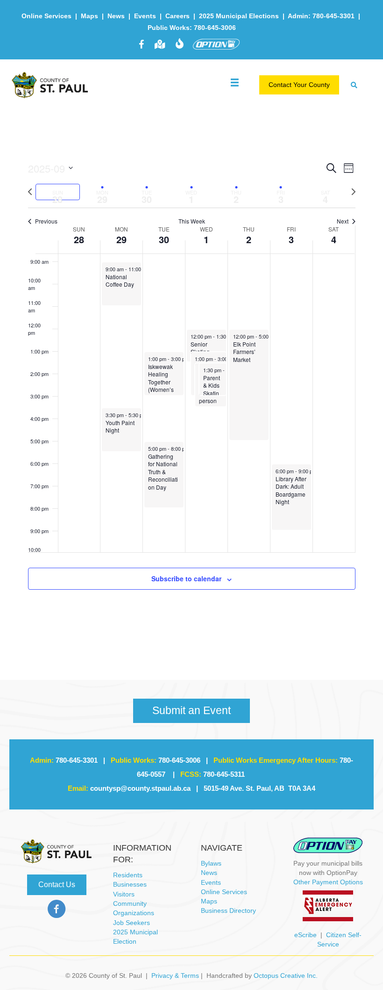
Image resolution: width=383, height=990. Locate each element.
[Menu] (234, 80)
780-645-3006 (179, 760)
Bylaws (211, 863)
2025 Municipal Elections (239, 16)
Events (145, 16)
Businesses (130, 884)
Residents (127, 875)
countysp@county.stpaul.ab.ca (140, 788)
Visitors (124, 894)
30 (164, 239)
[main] (191, 386)
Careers (177, 16)
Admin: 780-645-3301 (321, 16)
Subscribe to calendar (186, 579)
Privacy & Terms (175, 975)
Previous (46, 221)
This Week (191, 221)
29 (121, 239)
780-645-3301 (77, 760)
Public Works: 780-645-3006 (192, 27)
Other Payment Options (328, 882)
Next (342, 221)
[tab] (57, 192)
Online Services (46, 16)
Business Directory (228, 910)
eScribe (305, 935)
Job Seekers (131, 922)
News (116, 16)
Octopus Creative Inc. (286, 975)
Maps (89, 16)
